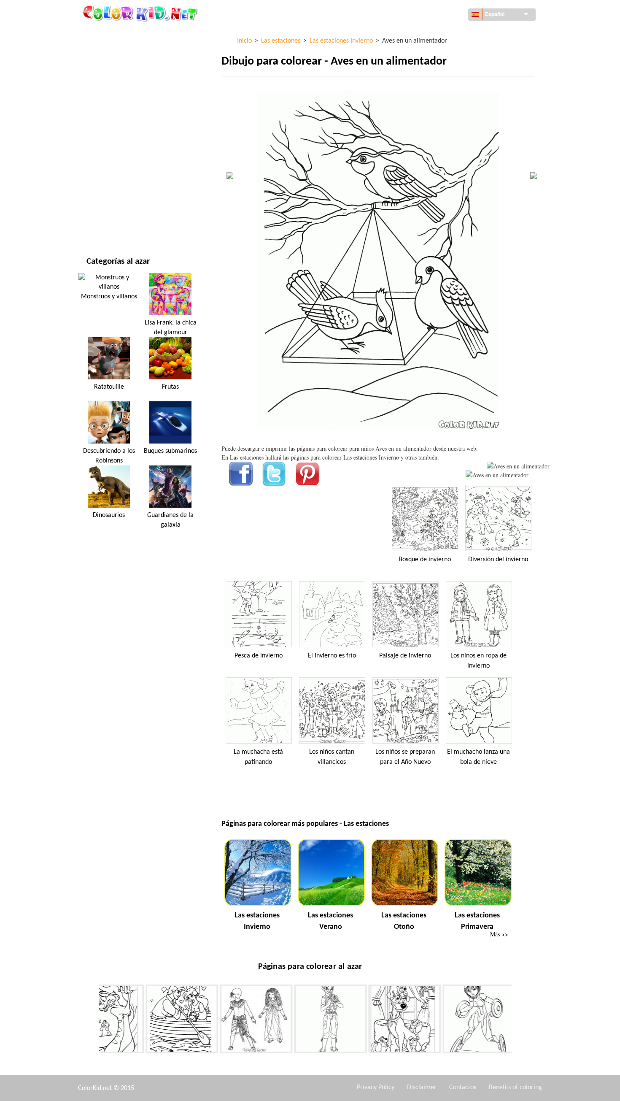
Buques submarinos (170, 451)
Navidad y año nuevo (115, 189)
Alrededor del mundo (117, 51)
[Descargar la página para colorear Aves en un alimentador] (497, 475)
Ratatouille (109, 387)
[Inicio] (141, 13)
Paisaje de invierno (405, 655)
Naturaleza (102, 224)
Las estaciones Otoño (403, 921)
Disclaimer (422, 1087)
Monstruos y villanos (109, 296)
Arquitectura (105, 68)
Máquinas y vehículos (117, 33)
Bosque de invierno (425, 559)
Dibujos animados (111, 103)
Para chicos (102, 154)
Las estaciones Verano (330, 921)
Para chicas (102, 120)
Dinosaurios (109, 515)
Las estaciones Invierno (257, 921)
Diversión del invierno (498, 559)
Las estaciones (106, 137)
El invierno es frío (332, 655)
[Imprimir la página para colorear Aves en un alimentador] (518, 466)
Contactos (462, 1087)
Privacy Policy (375, 1087)
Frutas (170, 387)
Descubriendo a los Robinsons (109, 456)
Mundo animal (107, 85)
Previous (93, 1021)
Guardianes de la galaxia (170, 520)
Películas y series (110, 206)
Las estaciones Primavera (477, 921)
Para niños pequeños (115, 172)
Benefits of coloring (515, 1087)
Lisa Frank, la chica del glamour (171, 327)
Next (519, 1021)
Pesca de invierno (259, 655)
